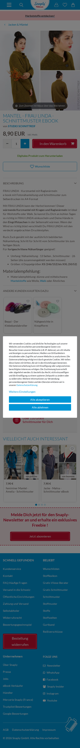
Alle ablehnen (40, 407)
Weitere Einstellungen (22, 391)
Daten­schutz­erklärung (27, 385)
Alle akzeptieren (40, 399)
